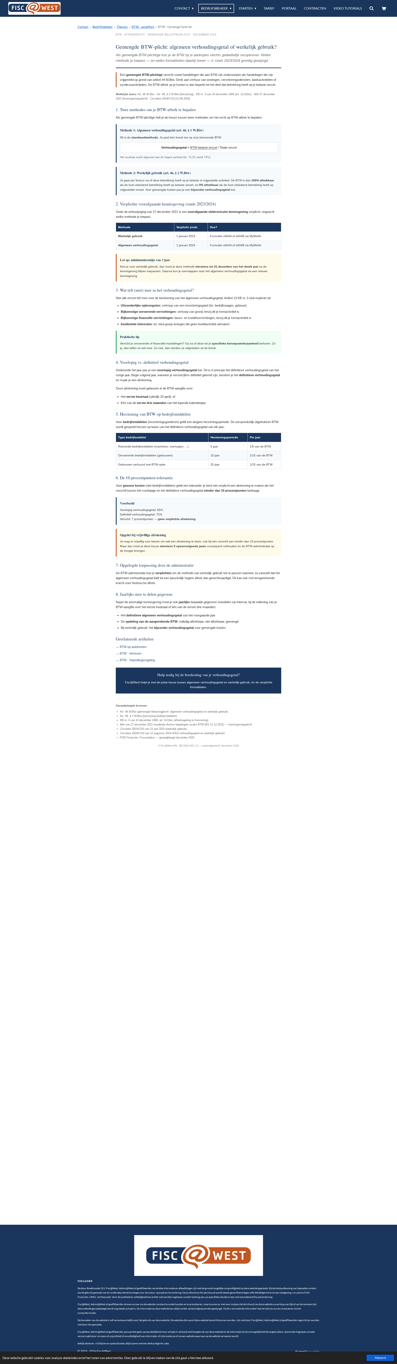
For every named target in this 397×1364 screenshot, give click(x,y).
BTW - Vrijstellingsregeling (137, 660)
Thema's (122, 27)
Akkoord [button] (380, 1357)
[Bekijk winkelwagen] (384, 8)
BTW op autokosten (133, 647)
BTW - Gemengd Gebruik (175, 27)
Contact (83, 27)
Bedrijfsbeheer (102, 27)
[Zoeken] (372, 8)
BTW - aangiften (143, 27)
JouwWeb (314, 1351)
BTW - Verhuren (130, 653)
